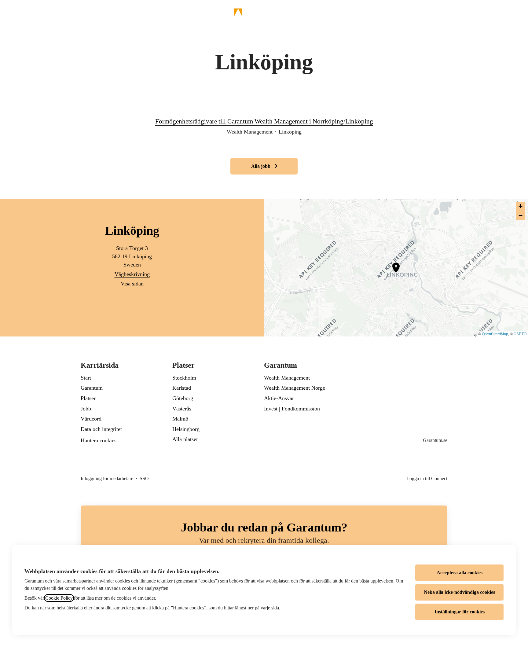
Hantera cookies (98, 440)
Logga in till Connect (426, 478)
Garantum (92, 388)
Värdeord (91, 419)
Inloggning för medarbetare (107, 478)
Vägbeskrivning (132, 274)
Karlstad (181, 388)
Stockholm (184, 378)
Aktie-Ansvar (279, 398)
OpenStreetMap (495, 333)
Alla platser (185, 439)
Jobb (86, 409)
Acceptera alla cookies (459, 572)
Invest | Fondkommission (292, 409)
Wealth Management (287, 378)
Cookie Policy (59, 598)
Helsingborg (186, 429)
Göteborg (182, 398)
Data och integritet (101, 429)
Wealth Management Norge (294, 388)
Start (86, 378)
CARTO (520, 333)
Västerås (181, 409)
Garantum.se (435, 440)
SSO (144, 478)
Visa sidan (132, 284)
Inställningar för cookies (460, 611)
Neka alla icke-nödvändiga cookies (459, 592)
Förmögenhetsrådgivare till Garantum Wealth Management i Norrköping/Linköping (264, 121)
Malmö (180, 419)
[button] (515, 12)
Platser (88, 398)
